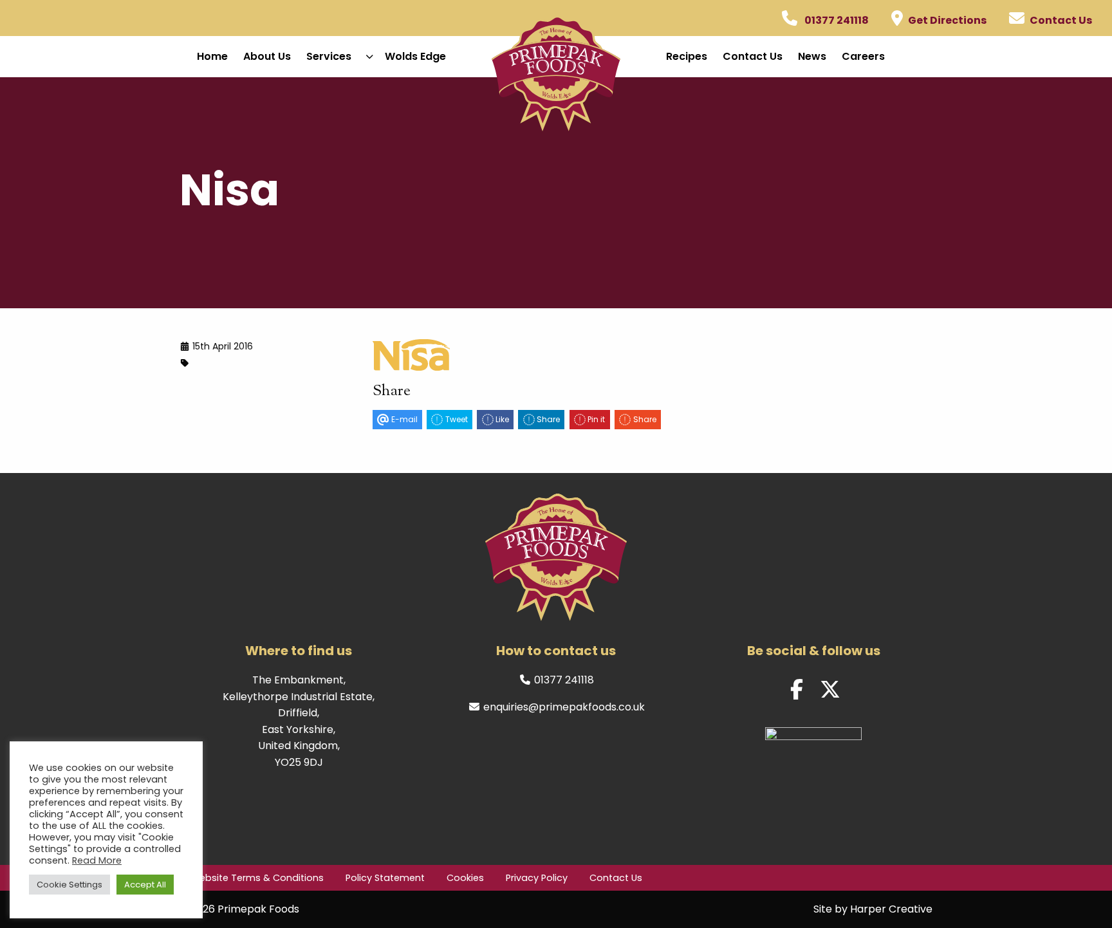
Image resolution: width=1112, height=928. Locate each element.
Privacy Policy (537, 877)
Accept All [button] (145, 884)
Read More (97, 860)
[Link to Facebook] (797, 689)
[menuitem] (212, 56)
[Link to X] (830, 689)
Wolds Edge (415, 56)
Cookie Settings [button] (69, 884)
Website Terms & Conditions (257, 877)
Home (212, 56)
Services (328, 56)
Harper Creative (891, 909)
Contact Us (753, 56)
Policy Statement (385, 877)
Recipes (686, 56)
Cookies (465, 877)
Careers (863, 56)
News (812, 56)
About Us (267, 56)
